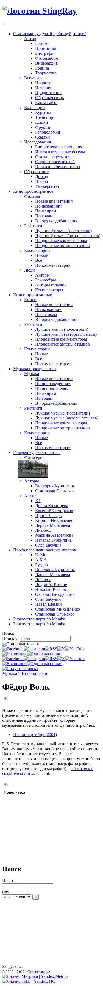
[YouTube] (75, 648)
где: (5, 891)
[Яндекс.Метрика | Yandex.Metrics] (35, 976)
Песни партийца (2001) (35, 734)
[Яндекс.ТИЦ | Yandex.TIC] (28, 981)
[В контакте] (14, 653)
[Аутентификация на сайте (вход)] (20, 668)
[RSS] (51, 648)
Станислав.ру (37, 972)
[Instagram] (34, 648)
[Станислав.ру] (39, 11)
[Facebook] (13, 648)
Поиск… (10, 638)
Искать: (9, 880)
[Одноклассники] (44, 653)
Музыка (9, 673)
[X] (61, 648)
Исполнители (34, 673)
